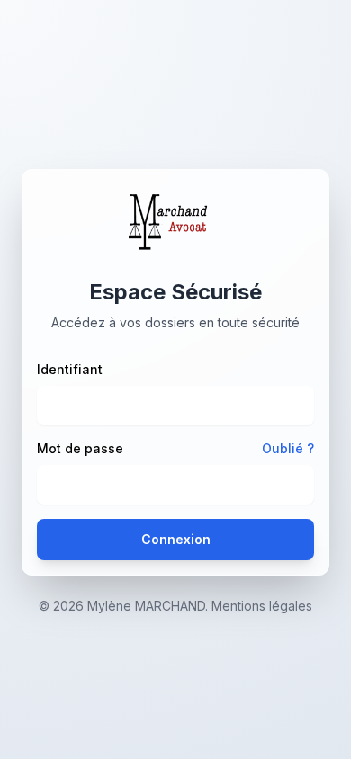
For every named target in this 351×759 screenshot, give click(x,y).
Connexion (176, 539)
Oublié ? (288, 448)
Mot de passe (80, 448)
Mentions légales (262, 605)
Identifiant (70, 369)
